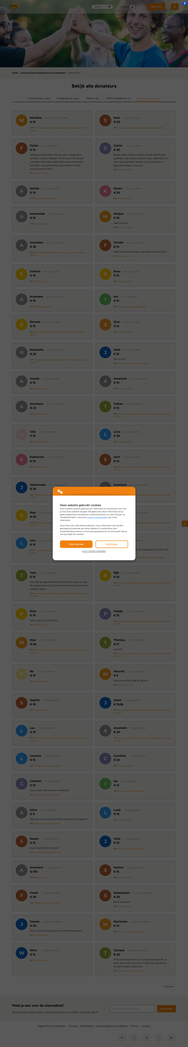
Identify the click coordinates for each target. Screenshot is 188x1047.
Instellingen (112, 544)
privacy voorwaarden (97, 517)
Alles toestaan (76, 544)
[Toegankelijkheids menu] (185, 3)
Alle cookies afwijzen (94, 551)
